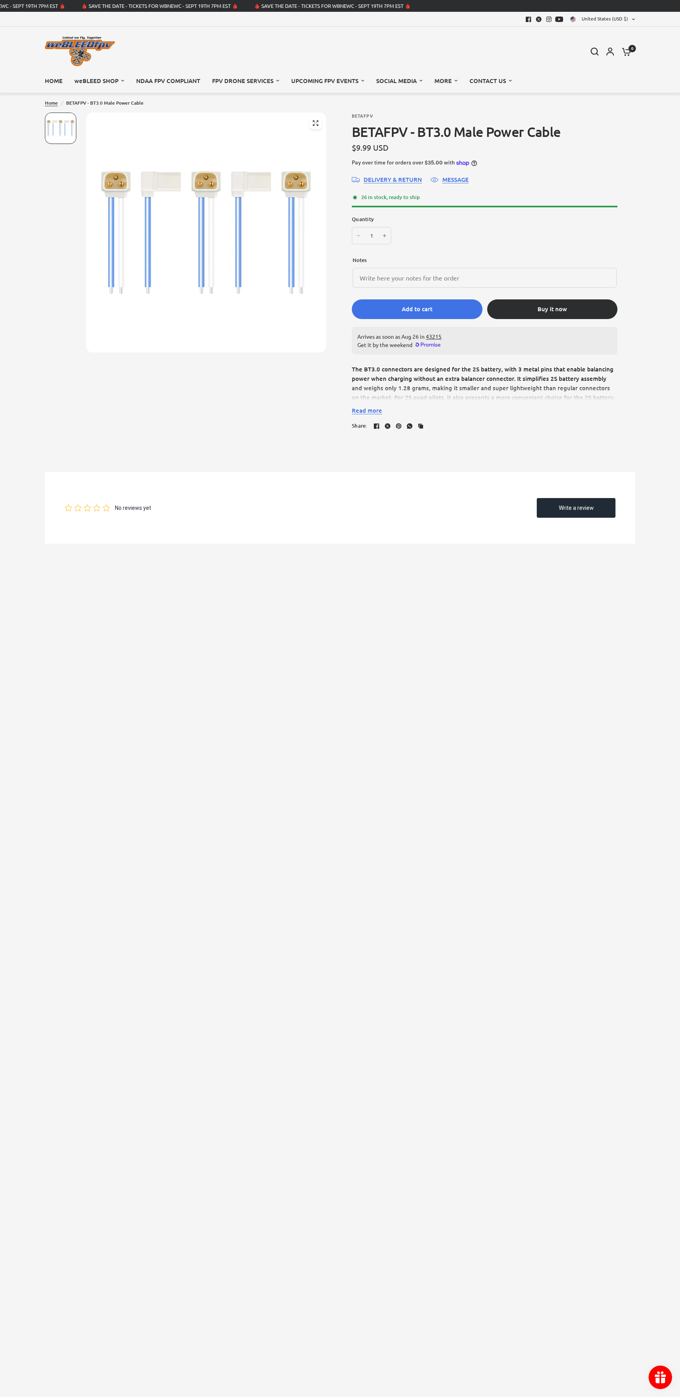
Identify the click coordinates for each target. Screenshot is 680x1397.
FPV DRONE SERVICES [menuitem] (242, 81)
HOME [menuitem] (54, 81)
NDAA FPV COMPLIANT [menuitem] (168, 81)
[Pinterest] (398, 426)
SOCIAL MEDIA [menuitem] (396, 81)
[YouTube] (559, 19)
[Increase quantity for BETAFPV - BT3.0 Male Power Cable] (384, 235)
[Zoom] (316, 123)
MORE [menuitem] (443, 81)
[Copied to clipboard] (420, 426)
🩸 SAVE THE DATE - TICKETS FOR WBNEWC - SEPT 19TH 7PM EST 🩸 (154, 6)
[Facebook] (528, 19)
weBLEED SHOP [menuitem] (96, 81)
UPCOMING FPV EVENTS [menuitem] (324, 81)
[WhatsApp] (409, 426)
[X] (539, 19)
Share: (359, 425)
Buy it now (552, 309)
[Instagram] (549, 19)
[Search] (594, 51)
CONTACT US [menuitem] (487, 81)
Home (51, 103)
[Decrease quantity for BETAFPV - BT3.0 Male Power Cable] (358, 235)
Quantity (363, 219)
